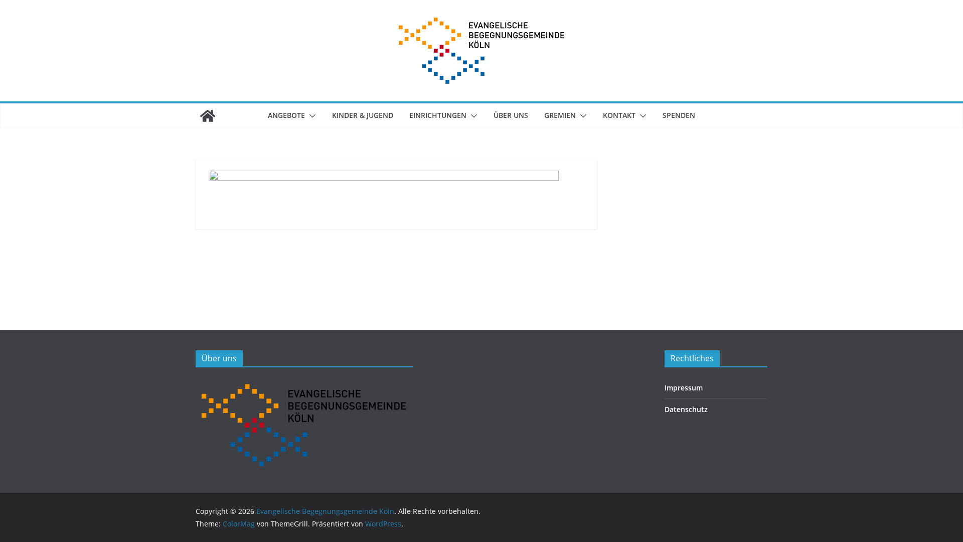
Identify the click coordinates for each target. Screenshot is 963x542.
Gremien (560, 115)
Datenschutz (686, 409)
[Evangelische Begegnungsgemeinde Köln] (208, 116)
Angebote (286, 115)
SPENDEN (679, 115)
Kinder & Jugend (362, 115)
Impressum (684, 387)
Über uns (511, 115)
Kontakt (619, 115)
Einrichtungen (437, 115)
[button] (310, 115)
